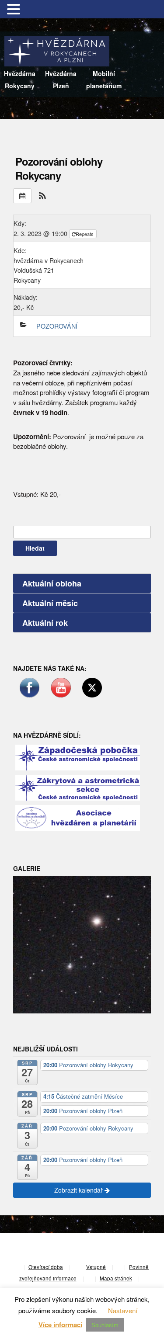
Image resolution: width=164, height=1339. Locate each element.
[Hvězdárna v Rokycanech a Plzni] (56, 50)
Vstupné (96, 1266)
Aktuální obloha (51, 583)
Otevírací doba (45, 1266)
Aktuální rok (45, 622)
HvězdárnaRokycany (19, 79)
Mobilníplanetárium (104, 79)
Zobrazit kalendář (79, 1190)
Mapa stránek (116, 1278)
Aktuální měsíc (50, 603)
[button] (42, 195)
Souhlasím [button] (105, 1325)
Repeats (85, 233)
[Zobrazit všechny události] (22, 196)
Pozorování (56, 326)
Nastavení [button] (122, 1310)
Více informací (60, 1324)
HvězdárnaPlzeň (61, 79)
